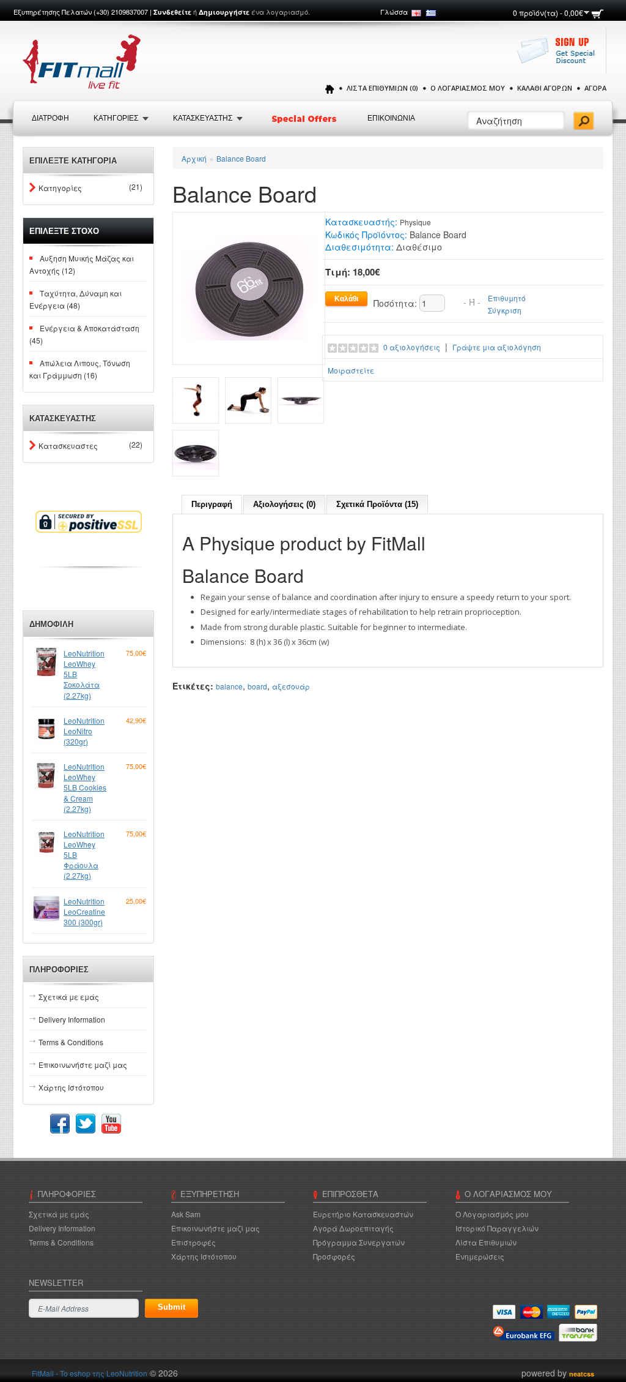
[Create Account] (559, 56)
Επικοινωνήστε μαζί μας (83, 1064)
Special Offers (305, 119)
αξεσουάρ (291, 686)
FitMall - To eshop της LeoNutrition (89, 1373)
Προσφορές (334, 1256)
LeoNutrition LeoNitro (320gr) (84, 730)
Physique (415, 222)
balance (229, 686)
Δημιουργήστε (224, 12)
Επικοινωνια (391, 118)
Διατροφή (50, 118)
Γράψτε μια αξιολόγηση (496, 347)
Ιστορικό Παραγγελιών (497, 1228)
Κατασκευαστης (202, 118)
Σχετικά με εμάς (69, 996)
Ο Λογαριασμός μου (467, 87)
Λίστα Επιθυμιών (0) (382, 87)
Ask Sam (186, 1214)
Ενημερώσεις (479, 1256)
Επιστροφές (193, 1242)
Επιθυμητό (507, 298)
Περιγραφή (211, 504)
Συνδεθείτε (172, 12)
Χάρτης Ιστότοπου (71, 1087)
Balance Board (241, 158)
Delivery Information (72, 1019)
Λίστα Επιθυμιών (486, 1242)
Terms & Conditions (71, 1042)
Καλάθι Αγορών (544, 87)
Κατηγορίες (60, 187)
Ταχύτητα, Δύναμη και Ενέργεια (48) (75, 299)
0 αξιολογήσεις (411, 347)
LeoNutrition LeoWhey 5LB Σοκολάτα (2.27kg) (84, 674)
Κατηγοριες (116, 118)
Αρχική (194, 158)
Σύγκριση (504, 310)
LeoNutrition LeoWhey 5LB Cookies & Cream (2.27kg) (85, 787)
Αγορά (595, 87)
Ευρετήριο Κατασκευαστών (363, 1214)
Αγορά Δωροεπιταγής (353, 1228)
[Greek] (431, 13)
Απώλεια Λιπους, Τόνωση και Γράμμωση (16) (79, 369)
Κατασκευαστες (68, 445)
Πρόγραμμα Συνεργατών (359, 1242)
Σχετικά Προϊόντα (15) (377, 504)
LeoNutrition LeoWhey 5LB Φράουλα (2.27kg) (84, 854)
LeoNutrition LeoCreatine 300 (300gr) (84, 911)
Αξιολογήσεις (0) (284, 504)
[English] (416, 13)
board (257, 686)
